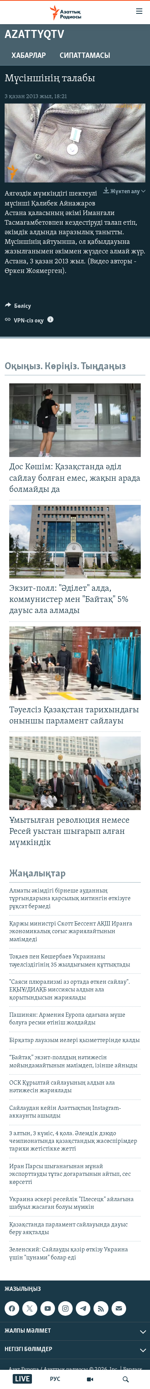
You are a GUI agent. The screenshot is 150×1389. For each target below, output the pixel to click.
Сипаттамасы (85, 56)
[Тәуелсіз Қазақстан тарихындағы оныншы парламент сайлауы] (75, 663)
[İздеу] (125, 1379)
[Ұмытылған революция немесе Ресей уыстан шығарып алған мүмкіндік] (75, 773)
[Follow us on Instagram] (65, 1308)
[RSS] (100, 1308)
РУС (55, 1379)
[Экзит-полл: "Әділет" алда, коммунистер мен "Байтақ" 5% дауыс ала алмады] (75, 542)
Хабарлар (29, 56)
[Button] (18, 308)
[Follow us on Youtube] (47, 1308)
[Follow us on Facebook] (12, 1308)
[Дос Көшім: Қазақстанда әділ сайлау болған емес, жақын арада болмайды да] (75, 420)
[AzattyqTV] (90, 1379)
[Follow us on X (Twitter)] (29, 1308)
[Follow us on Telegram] (83, 1308)
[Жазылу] (119, 1308)
